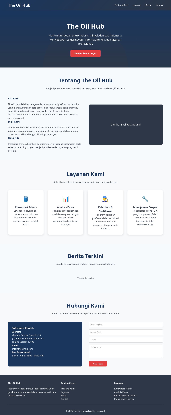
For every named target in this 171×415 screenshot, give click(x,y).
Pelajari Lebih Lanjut (85, 53)
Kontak (159, 5)
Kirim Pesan (98, 364)
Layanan (137, 5)
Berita (148, 5)
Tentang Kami (122, 5)
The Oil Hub (19, 5)
